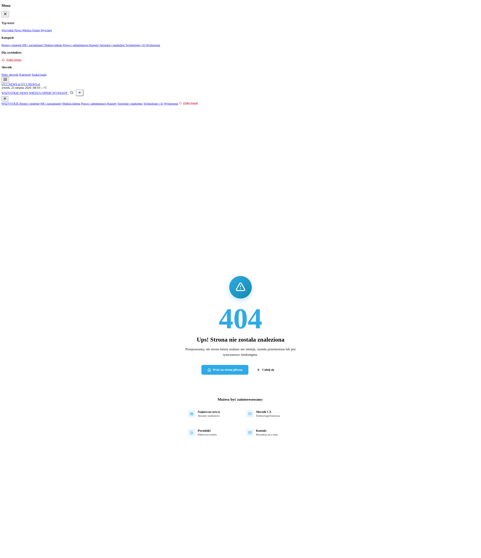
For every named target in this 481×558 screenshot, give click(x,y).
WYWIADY (60, 93)
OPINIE (47, 93)
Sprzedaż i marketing (112, 45)
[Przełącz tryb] (79, 92)
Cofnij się (268, 369)
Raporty (94, 45)
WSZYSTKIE (11, 93)
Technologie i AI (135, 45)
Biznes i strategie (12, 45)
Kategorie (25, 74)
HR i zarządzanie (33, 45)
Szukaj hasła (39, 74)
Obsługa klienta (53, 45)
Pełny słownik (10, 74)
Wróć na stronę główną (227, 369)
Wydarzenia (153, 45)
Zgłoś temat (13, 59)
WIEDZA (35, 93)
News (18, 30)
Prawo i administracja (76, 45)
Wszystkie (8, 30)
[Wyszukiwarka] (71, 93)
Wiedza (27, 30)
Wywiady (46, 30)
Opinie (36, 30)
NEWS (24, 93)
